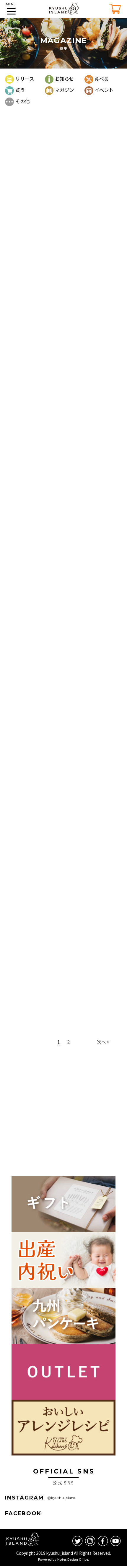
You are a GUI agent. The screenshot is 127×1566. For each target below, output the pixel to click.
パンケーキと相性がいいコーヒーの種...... (52, 485)
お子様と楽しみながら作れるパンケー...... (52, 1034)
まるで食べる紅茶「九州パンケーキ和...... (52, 364)
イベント (104, 89)
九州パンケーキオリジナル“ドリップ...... (51, 242)
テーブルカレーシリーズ (34, 607)
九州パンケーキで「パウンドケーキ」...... (52, 729)
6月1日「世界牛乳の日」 (35, 790)
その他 (22, 101)
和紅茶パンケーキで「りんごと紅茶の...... (52, 912)
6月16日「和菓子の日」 (34, 668)
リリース (24, 78)
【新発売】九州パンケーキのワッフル (49, 425)
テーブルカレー (80, 587)
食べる (102, 78)
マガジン (64, 89)
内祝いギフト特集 (27, 181)
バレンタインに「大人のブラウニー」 (49, 546)
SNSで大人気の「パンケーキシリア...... (50, 973)
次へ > (103, 1041)
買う (20, 89)
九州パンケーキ (80, 161)
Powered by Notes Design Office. (63, 1559)
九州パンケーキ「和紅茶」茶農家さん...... (52, 851)
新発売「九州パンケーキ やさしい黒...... (51, 302)
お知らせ (64, 78)
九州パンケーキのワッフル (80, 405)
